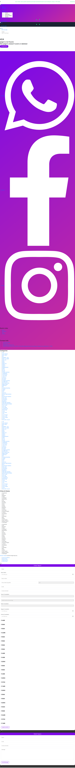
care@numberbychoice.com (8, 344)
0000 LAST (4, 359)
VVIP (3, 352)
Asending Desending (6, 387)
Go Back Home (4, 46)
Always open (5, 343)
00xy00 (3, 370)
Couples (3, 389)
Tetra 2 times (4, 405)
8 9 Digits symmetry (6, 380)
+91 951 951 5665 (6, 342)
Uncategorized (5, 408)
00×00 (3, 369)
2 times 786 (4, 375)
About (3, 6)
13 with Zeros (4, 374)
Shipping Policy (5, 560)
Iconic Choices (5, 353)
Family (3, 390)
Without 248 (4, 409)
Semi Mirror (4, 400)
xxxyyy (3, 411)
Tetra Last (4, 406)
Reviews (9, 1)
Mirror (3, 395)
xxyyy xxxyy (4, 412)
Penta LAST (4, 397)
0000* (3, 361)
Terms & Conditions (6, 557)
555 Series (4, 378)
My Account (4, 11)
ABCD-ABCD (4, 355)
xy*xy (3, 413)
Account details (8, 15)
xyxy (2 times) (5, 414)
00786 (3, 368)
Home (3, 31)
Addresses (7, 14)
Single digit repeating (6, 402)
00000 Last (4, 363)
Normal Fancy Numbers (6, 396)
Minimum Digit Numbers (6, 394)
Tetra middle (4, 407)
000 (3, 356)
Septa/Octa (4, 401)
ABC (3, 386)
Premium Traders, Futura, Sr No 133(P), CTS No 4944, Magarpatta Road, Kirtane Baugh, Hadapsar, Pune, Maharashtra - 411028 (27, 346)
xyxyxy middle (5, 417)
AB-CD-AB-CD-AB (5, 383)
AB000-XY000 (5, 384)
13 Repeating (4, 373)
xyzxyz (3, 418)
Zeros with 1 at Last (6, 419)
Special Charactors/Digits (7, 403)
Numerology (5, 18)
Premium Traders (3, 555)
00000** (3, 366)
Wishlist (6, 16)
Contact (3, 10)
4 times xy (4, 377)
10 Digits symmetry (5, 372)
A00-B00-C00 (5, 381)
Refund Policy (4, 558)
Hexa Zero (4, 392)
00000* (3, 364)
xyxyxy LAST (4, 416)
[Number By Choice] (1, 4)
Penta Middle (4, 398)
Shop (3, 9)
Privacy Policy (5, 561)
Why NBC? (4, 8)
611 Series (4, 379)
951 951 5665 (4, 21)
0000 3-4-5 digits (5, 358)
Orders (6, 12)
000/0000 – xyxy (5, 357)
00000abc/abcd (5, 367)
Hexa (3, 391)
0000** (3, 362)
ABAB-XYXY (4, 385)
